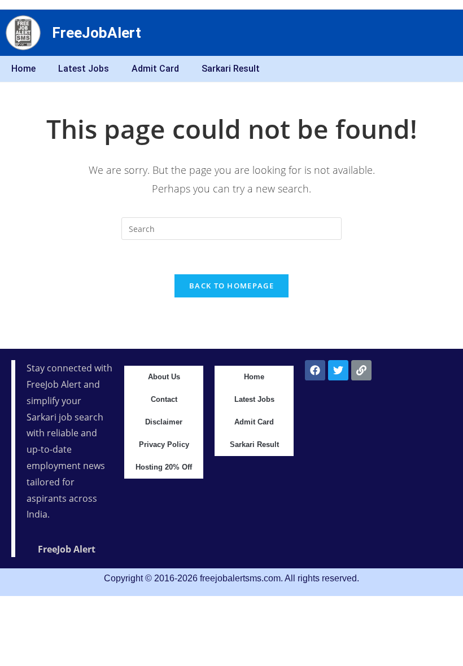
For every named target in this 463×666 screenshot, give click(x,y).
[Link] (361, 370)
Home (23, 68)
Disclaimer (163, 422)
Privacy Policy (164, 444)
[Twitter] (338, 370)
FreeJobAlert (96, 32)
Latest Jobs (83, 68)
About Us (164, 377)
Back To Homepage (231, 286)
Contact (164, 399)
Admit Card (155, 68)
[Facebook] (315, 370)
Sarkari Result (231, 68)
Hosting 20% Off (164, 467)
